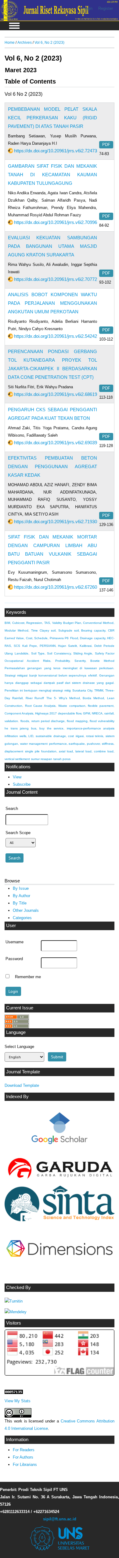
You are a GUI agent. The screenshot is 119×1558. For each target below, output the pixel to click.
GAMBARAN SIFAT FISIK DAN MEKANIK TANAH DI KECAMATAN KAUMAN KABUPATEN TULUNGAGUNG (52, 174)
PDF (106, 145)
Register (105, 8)
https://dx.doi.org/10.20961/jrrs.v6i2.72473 (55, 150)
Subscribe (22, 784)
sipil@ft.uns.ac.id (59, 1519)
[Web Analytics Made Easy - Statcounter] (14, 1392)
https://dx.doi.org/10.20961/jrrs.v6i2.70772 (55, 279)
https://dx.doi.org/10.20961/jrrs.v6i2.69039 (55, 442)
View (17, 777)
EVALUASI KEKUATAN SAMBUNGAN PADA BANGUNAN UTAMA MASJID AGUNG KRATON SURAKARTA (52, 246)
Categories (22, 917)
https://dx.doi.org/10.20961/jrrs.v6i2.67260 (55, 587)
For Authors (23, 1457)
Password (14, 959)
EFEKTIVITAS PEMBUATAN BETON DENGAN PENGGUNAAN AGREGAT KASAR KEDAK (52, 466)
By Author (21, 895)
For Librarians (25, 1464)
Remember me (28, 977)
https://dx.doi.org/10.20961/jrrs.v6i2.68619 (55, 394)
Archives (24, 42)
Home (10, 42)
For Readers (23, 1450)
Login (87, 8)
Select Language (19, 1046)
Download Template (22, 1085)
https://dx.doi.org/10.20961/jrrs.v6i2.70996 (55, 222)
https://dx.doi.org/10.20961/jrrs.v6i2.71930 (55, 521)
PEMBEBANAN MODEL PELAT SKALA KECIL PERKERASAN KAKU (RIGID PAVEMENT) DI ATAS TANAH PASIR (52, 117)
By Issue (21, 888)
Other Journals (26, 910)
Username (14, 942)
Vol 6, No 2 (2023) (49, 42)
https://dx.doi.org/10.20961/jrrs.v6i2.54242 (55, 336)
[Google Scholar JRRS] (59, 1130)
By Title (20, 903)
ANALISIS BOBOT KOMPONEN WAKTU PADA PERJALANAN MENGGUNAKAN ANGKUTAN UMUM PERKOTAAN (52, 303)
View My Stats (18, 1401)
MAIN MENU (14, 26)
